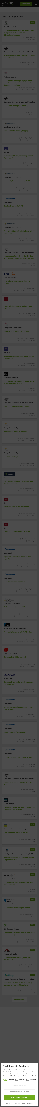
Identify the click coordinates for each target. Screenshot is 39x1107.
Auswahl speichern (19, 1086)
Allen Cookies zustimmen (19, 1097)
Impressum (17, 1103)
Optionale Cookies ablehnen (19, 1092)
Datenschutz (9, 1103)
